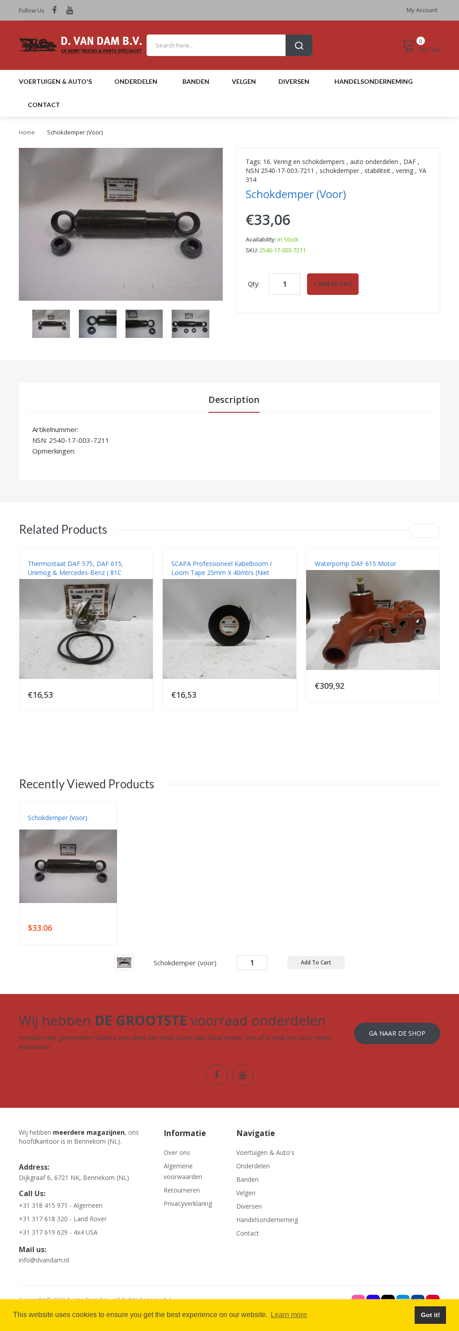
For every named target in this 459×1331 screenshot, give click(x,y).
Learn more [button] (289, 1314)
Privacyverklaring (188, 1203)
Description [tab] (234, 399)
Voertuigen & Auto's (265, 1152)
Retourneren (182, 1190)
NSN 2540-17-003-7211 (280, 170)
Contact (247, 1233)
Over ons (177, 1152)
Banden (247, 1179)
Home (27, 132)
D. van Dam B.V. (48, 827)
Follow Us (31, 10)
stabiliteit (377, 170)
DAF (409, 161)
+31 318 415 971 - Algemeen (61, 1205)
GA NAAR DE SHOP (397, 1033)
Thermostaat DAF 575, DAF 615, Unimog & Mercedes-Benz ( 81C (75, 568)
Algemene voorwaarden (183, 1171)
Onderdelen (253, 1166)
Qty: (254, 284)
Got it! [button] (430, 1314)
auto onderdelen (374, 161)
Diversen (249, 1206)
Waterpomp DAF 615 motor (355, 563)
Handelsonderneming (265, 1219)
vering (404, 170)
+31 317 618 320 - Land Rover (63, 1218)
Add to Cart (335, 284)
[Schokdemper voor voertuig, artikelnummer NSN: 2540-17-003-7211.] (51, 323)
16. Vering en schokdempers (304, 161)
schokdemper (339, 170)
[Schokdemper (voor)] (124, 962)
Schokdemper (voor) (57, 817)
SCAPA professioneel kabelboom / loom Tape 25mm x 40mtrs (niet (221, 568)
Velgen (245, 1192)
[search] (229, 45)
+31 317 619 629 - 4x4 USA (58, 1232)
